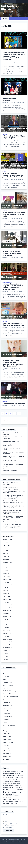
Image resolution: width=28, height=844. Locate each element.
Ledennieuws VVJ (8, 716)
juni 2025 (5, 550)
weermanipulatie (17, 801)
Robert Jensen (7, 739)
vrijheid (11, 801)
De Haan (6, 775)
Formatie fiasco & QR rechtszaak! (10, 99)
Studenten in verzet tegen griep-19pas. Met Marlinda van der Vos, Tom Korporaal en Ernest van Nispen (13, 286)
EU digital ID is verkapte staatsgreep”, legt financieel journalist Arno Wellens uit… (13, 175)
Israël (10, 783)
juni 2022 (5, 622)
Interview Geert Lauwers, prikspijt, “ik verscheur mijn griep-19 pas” (12, 253)
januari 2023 (6, 602)
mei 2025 (5, 553)
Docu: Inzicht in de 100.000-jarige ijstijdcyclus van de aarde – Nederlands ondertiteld (14, 491)
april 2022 (6, 627)
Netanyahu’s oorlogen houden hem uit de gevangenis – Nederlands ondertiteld (13, 512)
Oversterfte (12, 790)
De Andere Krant (7, 688)
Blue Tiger (6, 676)
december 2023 (7, 585)
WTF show (6, 759)
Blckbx (5, 171)
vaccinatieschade (11, 799)
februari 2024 (7, 579)
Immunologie (6, 783)
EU (10, 779)
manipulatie (5, 787)
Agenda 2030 (14, 771)
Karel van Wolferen (16, 783)
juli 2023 (5, 588)
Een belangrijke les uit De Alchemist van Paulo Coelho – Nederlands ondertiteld (13, 518)
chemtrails (5, 773)
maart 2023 (6, 596)
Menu (5, 18)
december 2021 (7, 639)
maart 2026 (6, 545)
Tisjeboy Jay (6, 745)
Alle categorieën (9, 826)
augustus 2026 (7, 539)
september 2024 (7, 559)
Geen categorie (7, 705)
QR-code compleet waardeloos (14, 403)
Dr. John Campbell (18, 777)
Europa (14, 779)
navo (12, 787)
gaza (18, 779)
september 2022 (7, 613)
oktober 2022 (7, 610)
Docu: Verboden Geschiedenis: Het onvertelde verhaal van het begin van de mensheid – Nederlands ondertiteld (13, 506)
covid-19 (16, 773)
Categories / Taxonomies (10, 824)
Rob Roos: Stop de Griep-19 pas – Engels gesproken (14, 137)
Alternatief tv (6, 671)
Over (4, 728)
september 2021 (7, 647)
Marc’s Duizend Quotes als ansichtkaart (10, 483)
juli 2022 (5, 619)
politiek (20, 790)
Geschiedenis (6, 781)
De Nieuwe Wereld (7, 282)
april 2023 (6, 593)
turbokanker (14, 792)
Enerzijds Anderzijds (9, 702)
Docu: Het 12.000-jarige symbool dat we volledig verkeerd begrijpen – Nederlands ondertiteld (13, 497)
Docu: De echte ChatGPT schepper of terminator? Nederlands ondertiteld (13, 501)
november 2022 (7, 607)
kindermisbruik (6, 785)
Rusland (7, 792)
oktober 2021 (7, 645)
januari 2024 (6, 582)
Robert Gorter (7, 736)
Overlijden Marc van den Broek (11, 487)
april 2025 (6, 556)
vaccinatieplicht (7, 797)
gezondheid (13, 781)
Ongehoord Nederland (9, 725)
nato (9, 787)
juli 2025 (5, 548)
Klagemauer (6, 713)
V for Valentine (7, 750)
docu (21, 775)
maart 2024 (6, 576)
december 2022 (7, 605)
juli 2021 (5, 653)
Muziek (5, 722)
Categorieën (8, 827)
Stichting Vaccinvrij (8, 742)
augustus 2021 (7, 650)
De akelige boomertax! (9, 522)
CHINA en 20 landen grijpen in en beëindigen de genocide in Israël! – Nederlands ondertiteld (12, 526)
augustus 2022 (7, 616)
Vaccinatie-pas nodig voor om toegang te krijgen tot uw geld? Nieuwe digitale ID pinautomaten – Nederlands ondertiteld (14, 56)
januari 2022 (6, 636)
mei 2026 (5, 542)
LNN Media (6, 719)
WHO (4, 803)
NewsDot (20, 841)
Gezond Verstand (8, 708)
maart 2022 (6, 630)
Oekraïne (18, 787)
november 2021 (7, 642)
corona (10, 773)
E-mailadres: (7, 815)
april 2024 (6, 573)
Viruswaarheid (7, 753)
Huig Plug (18, 781)
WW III (15, 803)
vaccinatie (8, 794)
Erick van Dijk (6, 779)
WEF (22, 801)
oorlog (6, 789)
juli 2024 (5, 565)
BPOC (4, 679)
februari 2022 (7, 633)
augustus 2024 (7, 562)
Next (19, 413)
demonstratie (14, 775)
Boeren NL (21, 771)
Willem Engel (9, 803)
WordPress (10, 841)
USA (19, 792)
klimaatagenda (17, 785)
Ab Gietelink (6, 771)
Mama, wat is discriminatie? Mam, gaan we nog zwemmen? (14, 324)
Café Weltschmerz (8, 96)
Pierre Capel (6, 733)
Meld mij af (7, 822)
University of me (7, 748)
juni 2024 (5, 568)
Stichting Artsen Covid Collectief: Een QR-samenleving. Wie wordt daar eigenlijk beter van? (13, 363)
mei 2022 (5, 625)
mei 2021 (5, 659)
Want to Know (7, 756)
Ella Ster (5, 699)
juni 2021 (5, 656)
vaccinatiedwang (17, 795)
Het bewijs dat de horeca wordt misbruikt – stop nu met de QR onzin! (14, 214)
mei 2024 (5, 570)
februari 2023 (7, 599)
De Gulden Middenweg (9, 691)
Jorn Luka (6, 711)
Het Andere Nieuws (9, 8)
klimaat (11, 785)
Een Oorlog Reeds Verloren (10, 696)
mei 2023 (5, 590)
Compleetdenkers (8, 685)
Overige (5, 50)
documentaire (8, 777)
